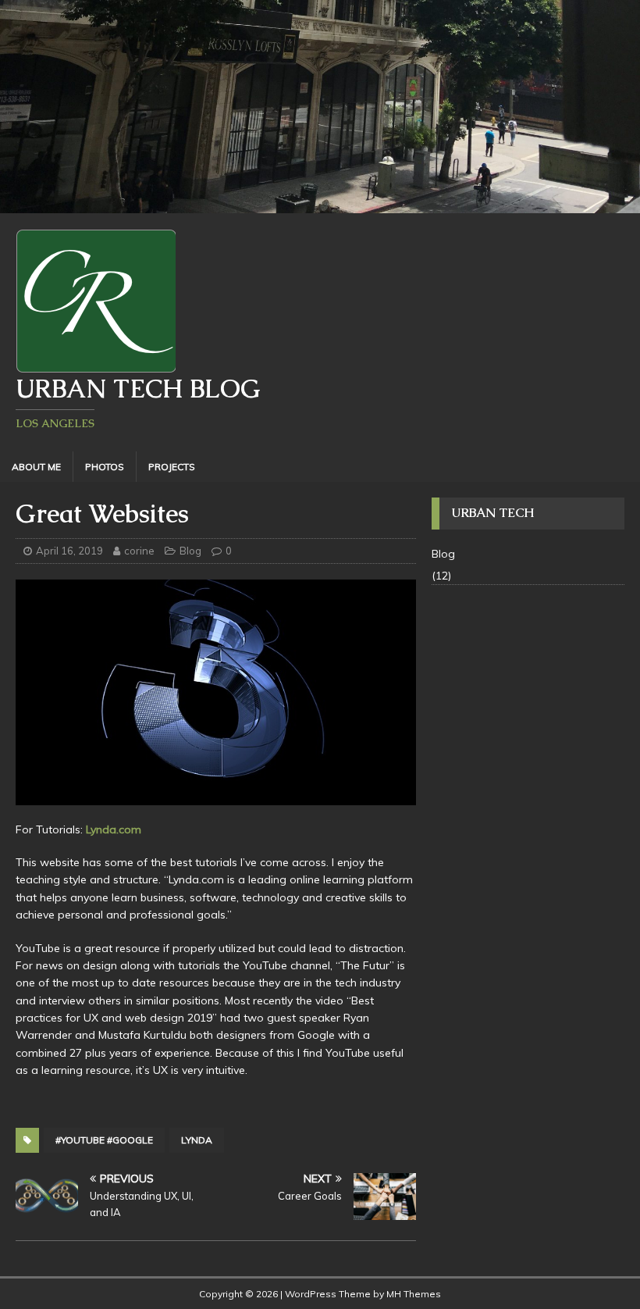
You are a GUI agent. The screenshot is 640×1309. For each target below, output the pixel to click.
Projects (171, 467)
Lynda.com (113, 829)
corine (139, 550)
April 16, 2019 (69, 550)
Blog (190, 550)
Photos (104, 467)
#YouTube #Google (104, 1140)
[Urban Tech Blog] (320, 204)
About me (36, 467)
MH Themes (413, 1294)
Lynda (196, 1140)
